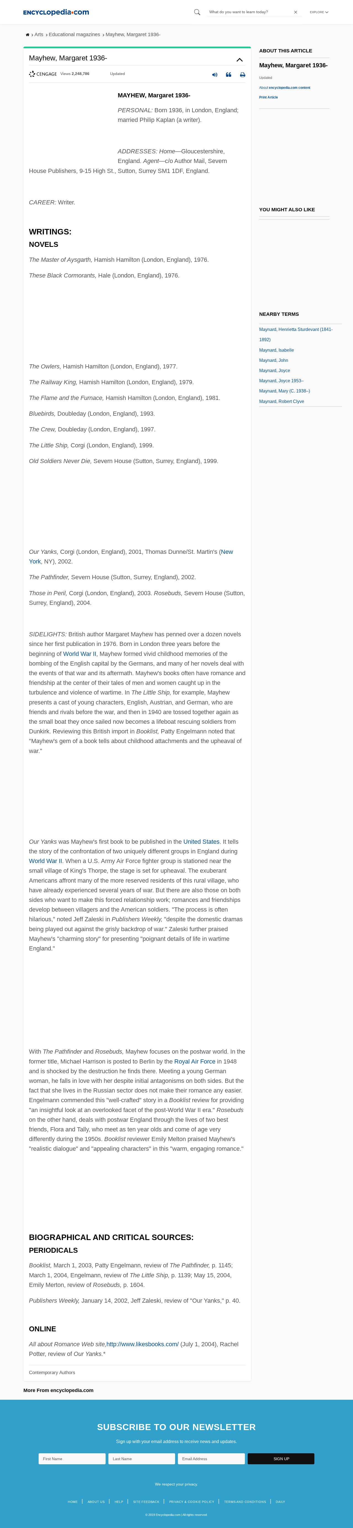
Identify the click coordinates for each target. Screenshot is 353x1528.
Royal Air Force (194, 1061)
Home (73, 1501)
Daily (280, 1501)
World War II (79, 653)
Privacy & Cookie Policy (191, 1501)
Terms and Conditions (245, 1501)
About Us (96, 1501)
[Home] (56, 12)
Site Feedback (146, 1501)
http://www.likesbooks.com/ (142, 1344)
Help (119, 1501)
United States (201, 841)
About (284, 88)
